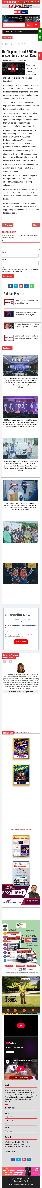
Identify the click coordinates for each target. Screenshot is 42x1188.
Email (4, 260)
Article (7, 1127)
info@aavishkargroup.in (21, 1146)
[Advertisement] (21, 808)
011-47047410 (23, 1142)
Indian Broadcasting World (24, 1180)
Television (26, 44)
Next (35, 225)
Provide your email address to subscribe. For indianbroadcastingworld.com (19, 636)
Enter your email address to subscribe (20, 625)
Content (19, 32)
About (7, 1113)
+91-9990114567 (18, 1144)
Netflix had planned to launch (15, 151)
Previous (8, 225)
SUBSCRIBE (21, 642)
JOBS (40, 56)
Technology (9, 1120)
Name (4, 252)
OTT (12, 32)
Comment (6, 241)
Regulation (8, 1117)
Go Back (8, 37)
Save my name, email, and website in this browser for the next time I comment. (20, 270)
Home (7, 32)
